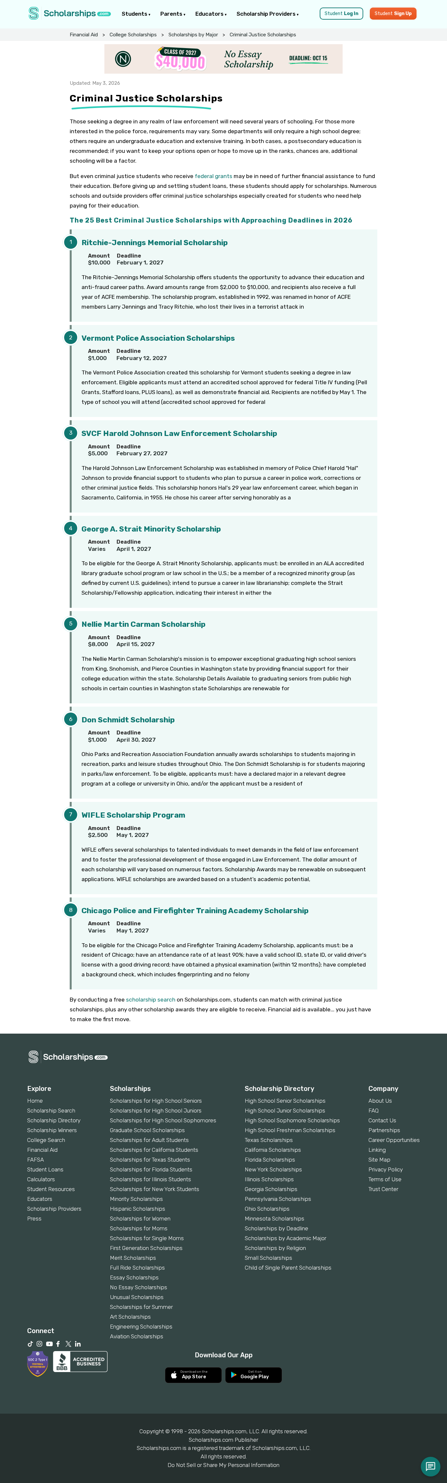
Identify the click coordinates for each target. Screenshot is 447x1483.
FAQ (373, 1110)
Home (35, 1100)
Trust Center (383, 1189)
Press (34, 1218)
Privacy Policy (385, 1169)
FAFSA (35, 1159)
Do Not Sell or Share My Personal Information (223, 1465)
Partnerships (384, 1130)
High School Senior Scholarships (285, 1100)
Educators (210, 13)
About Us (380, 1100)
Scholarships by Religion (275, 1248)
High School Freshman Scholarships (290, 1130)
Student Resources (51, 1189)
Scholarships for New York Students (154, 1189)
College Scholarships (133, 35)
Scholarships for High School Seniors (156, 1100)
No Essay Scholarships (138, 1287)
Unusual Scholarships (137, 1297)
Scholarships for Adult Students (149, 1140)
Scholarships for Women (140, 1218)
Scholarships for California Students (154, 1150)
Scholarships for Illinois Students (150, 1179)
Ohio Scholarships (267, 1208)
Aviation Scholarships (136, 1336)
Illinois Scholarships (269, 1179)
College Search (46, 1140)
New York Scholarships (273, 1169)
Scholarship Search (51, 1110)
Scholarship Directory (53, 1120)
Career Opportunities (394, 1140)
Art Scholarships (130, 1316)
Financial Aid (84, 35)
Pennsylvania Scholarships (278, 1199)
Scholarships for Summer (141, 1307)
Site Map (379, 1159)
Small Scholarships (268, 1258)
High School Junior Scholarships (285, 1110)
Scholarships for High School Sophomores (163, 1120)
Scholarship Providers (267, 13)
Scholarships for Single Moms (147, 1238)
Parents (172, 13)
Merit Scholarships (133, 1258)
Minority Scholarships (136, 1199)
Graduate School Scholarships (147, 1130)
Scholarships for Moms (139, 1228)
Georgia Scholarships (271, 1189)
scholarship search (150, 999)
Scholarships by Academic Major (285, 1238)
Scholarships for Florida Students (151, 1169)
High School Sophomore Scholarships (292, 1120)
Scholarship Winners (52, 1130)
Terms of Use (385, 1179)
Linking (377, 1150)
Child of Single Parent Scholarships (288, 1267)
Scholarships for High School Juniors (156, 1110)
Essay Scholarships (134, 1277)
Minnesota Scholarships (274, 1218)
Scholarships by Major (193, 35)
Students (135, 13)
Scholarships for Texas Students (150, 1159)
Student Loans (45, 1169)
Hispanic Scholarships (137, 1208)
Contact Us (382, 1120)
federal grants (213, 176)
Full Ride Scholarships (137, 1267)
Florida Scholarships (270, 1159)
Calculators (41, 1179)
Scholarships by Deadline (276, 1228)
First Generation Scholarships (146, 1248)
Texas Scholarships (269, 1140)
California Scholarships (273, 1150)
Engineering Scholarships (141, 1326)
